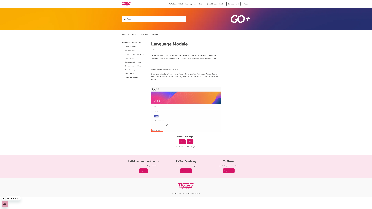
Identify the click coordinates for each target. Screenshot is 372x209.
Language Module (131, 77)
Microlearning (130, 70)
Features (155, 34)
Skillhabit (181, 4)
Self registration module (133, 62)
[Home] (126, 4)
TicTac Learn (173, 4)
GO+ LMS (146, 34)
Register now (228, 171)
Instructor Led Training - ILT (135, 54)
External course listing (133, 66)
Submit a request (233, 4)
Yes (182, 142)
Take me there (186, 171)
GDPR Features (130, 46)
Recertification (130, 50)
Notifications (129, 58)
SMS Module (129, 74)
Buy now (143, 171)
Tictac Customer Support (131, 34)
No (190, 142)
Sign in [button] (246, 4)
